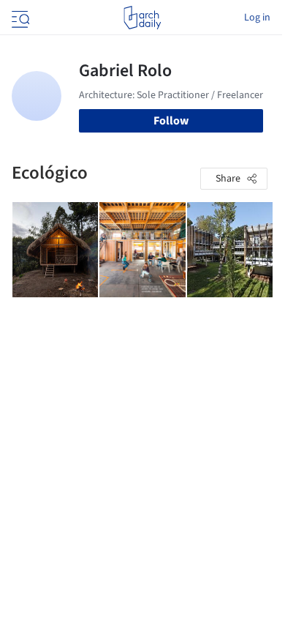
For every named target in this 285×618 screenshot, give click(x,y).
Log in (257, 17)
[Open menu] (19, 17)
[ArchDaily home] (142, 17)
